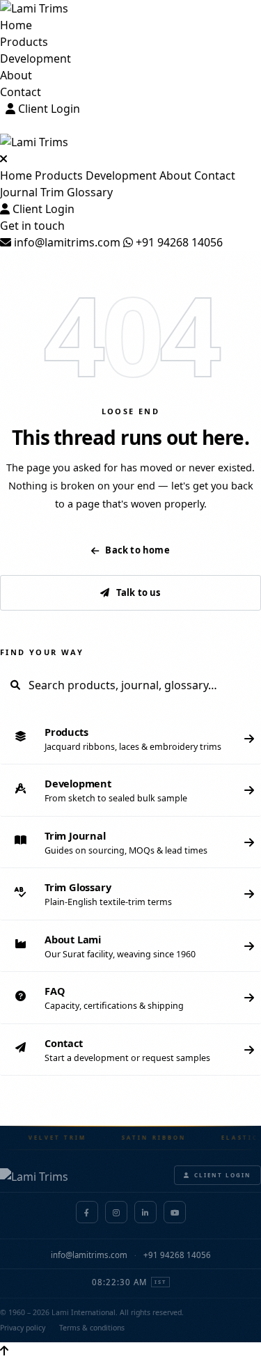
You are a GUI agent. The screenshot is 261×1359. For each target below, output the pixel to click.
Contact (20, 92)
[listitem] (130, 739)
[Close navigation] (3, 158)
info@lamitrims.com (65, 242)
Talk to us (138, 592)
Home (16, 25)
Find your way (42, 652)
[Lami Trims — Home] (130, 8)
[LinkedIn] (145, 1212)
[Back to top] (4, 1350)
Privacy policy (22, 1328)
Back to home (137, 550)
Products (24, 41)
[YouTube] (175, 1212)
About (16, 75)
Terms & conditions (92, 1328)
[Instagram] (116, 1212)
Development (35, 58)
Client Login (47, 108)
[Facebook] (87, 1212)
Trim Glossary (76, 192)
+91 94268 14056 (178, 242)
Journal (19, 192)
